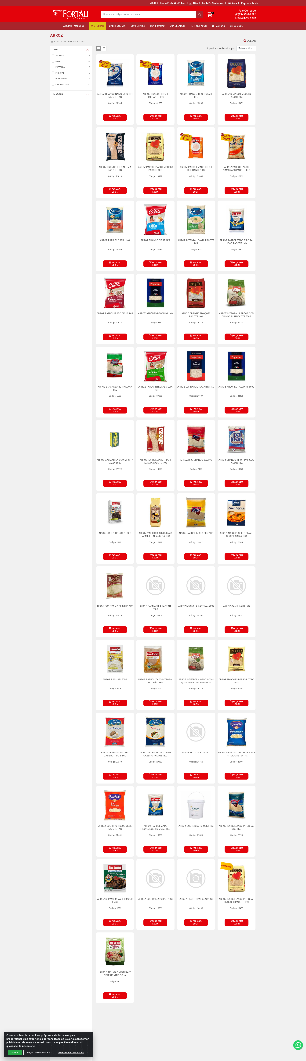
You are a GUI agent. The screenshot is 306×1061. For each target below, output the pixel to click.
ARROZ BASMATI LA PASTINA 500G (155, 608)
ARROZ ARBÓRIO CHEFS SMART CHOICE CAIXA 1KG (236, 535)
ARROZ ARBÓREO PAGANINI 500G (236, 386)
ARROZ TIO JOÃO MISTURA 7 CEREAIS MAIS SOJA (115, 974)
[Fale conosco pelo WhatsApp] (298, 1045)
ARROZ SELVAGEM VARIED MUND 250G (115, 900)
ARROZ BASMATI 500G (115, 679)
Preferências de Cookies (71, 1052)
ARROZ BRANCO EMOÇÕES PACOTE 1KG (236, 95)
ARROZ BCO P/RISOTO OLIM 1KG (196, 825)
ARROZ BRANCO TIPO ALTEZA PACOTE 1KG (115, 169)
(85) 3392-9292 (247, 18)
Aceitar (15, 1052)
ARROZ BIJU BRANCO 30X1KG (196, 459)
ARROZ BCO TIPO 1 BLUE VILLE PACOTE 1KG (115, 827)
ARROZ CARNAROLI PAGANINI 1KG (196, 386)
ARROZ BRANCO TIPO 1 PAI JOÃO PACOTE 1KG (237, 461)
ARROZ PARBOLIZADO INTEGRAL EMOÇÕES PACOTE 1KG (236, 900)
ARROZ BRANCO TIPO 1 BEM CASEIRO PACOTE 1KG (155, 754)
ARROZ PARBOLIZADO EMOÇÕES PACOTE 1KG (155, 169)
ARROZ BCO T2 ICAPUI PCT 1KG (155, 899)
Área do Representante (244, 3)
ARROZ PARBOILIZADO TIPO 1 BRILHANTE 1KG (196, 169)
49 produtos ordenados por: (220, 48)
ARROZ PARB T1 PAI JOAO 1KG (196, 899)
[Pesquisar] (199, 14)
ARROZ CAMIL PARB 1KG (236, 606)
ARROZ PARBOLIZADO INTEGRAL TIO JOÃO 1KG (155, 681)
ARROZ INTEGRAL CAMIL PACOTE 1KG (196, 242)
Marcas (58, 94)
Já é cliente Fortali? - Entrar (169, 3)
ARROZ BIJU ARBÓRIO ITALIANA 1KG (115, 388)
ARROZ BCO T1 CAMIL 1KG (196, 752)
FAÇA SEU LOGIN (116, 117)
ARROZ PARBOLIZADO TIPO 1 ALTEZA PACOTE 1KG (155, 461)
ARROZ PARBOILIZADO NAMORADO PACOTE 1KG (236, 169)
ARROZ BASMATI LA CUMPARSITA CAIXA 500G (115, 461)
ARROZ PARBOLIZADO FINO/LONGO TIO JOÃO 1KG (155, 827)
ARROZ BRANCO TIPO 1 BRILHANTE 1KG (155, 95)
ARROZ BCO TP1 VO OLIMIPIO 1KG (115, 606)
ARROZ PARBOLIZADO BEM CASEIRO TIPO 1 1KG (114, 754)
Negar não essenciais (38, 1052)
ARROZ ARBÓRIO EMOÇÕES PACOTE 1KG (196, 315)
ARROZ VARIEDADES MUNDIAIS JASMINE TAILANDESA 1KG (155, 535)
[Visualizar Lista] (104, 48)
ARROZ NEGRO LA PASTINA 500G (196, 606)
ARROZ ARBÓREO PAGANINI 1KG (155, 313)
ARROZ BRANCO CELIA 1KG (155, 240)
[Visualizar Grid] (98, 48)
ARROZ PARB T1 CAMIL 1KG (115, 240)
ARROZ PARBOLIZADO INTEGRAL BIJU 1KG (236, 827)
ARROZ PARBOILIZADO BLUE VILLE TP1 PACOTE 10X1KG (236, 754)
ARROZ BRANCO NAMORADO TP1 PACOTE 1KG (115, 95)
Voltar (251, 40)
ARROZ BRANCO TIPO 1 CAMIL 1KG (196, 95)
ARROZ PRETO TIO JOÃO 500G (115, 533)
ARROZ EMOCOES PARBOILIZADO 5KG (236, 681)
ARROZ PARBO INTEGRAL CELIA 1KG (155, 388)
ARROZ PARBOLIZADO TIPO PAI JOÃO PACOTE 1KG (236, 242)
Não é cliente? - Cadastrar (208, 3)
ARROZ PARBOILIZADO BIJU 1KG (196, 533)
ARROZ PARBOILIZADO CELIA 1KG (115, 313)
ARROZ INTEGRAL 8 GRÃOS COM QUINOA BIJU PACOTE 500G (236, 315)
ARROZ (57, 49)
